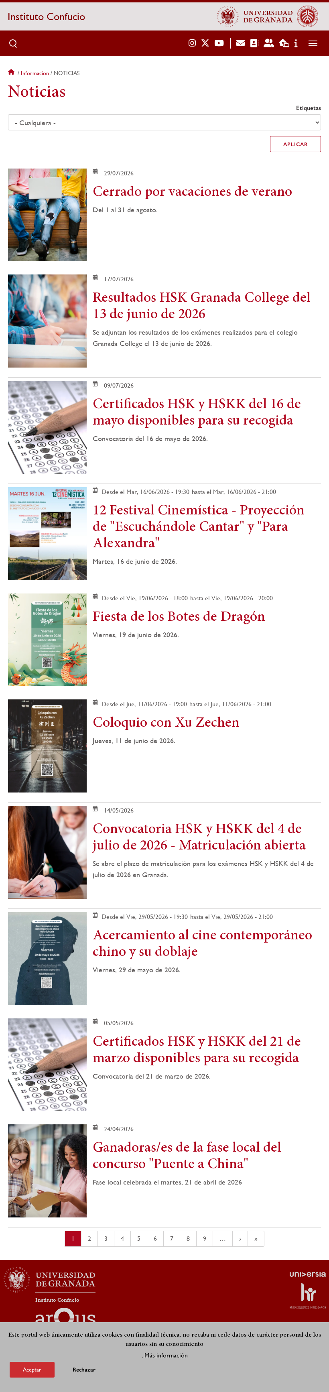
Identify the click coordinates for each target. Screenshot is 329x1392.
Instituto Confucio (46, 16)
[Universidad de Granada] (255, 16)
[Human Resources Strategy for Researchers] (308, 1295)
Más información (166, 1355)
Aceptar (32, 1369)
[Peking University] (307, 16)
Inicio (12, 73)
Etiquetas (308, 108)
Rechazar (84, 1369)
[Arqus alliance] (65, 1320)
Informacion (35, 73)
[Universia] (308, 1274)
